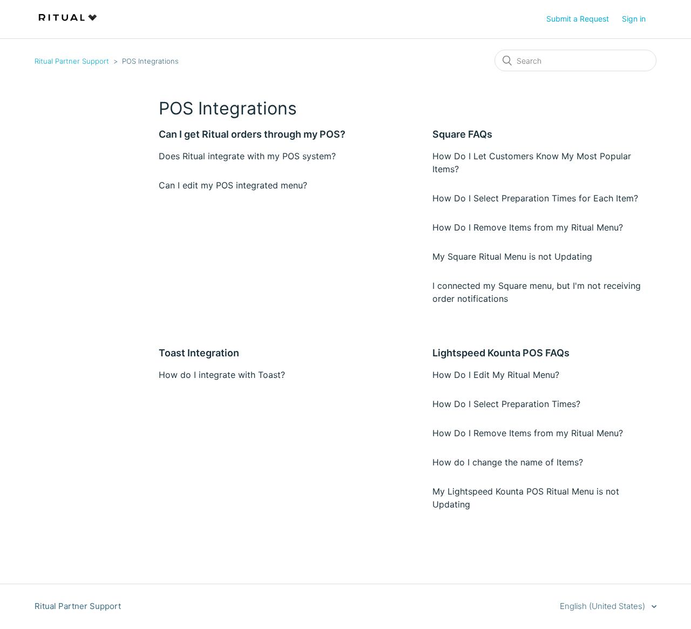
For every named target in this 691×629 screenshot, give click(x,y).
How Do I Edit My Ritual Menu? (495, 374)
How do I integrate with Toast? (222, 374)
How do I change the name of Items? (507, 462)
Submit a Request (577, 18)
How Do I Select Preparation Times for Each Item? (535, 198)
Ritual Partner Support (72, 61)
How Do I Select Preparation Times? (506, 403)
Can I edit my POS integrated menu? (233, 185)
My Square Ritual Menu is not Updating (512, 256)
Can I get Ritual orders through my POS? (252, 134)
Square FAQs (462, 134)
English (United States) (603, 606)
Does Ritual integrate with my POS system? (247, 156)
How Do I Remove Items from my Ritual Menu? (527, 227)
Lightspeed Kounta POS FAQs (501, 353)
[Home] (68, 24)
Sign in (634, 18)
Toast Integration (199, 353)
